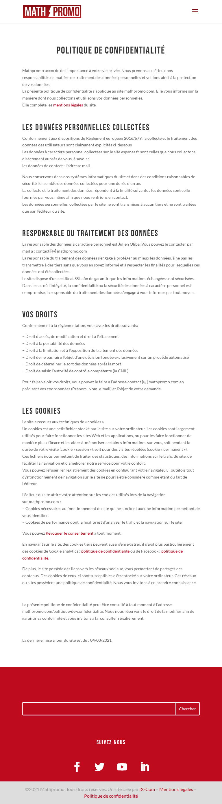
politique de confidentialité (105, 551)
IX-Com (147, 789)
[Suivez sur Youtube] (122, 767)
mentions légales (68, 104)
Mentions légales (176, 789)
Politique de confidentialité (111, 796)
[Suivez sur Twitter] (100, 767)
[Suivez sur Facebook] (77, 767)
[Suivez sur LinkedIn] (145, 767)
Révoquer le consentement (69, 533)
